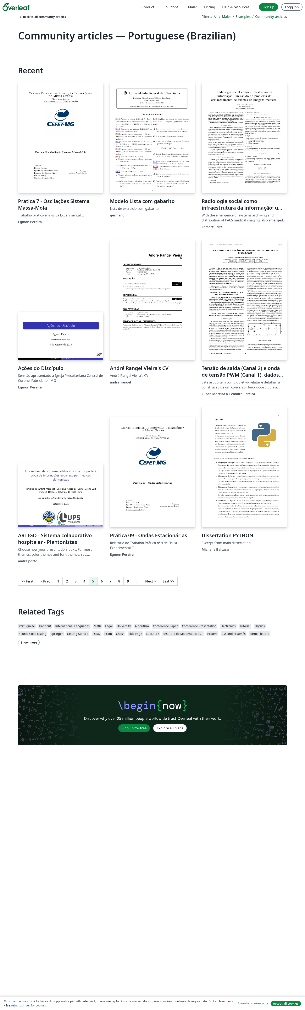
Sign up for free (134, 728)
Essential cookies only (253, 1003)
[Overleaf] (15, 7)
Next (150, 581)
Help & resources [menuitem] (235, 7)
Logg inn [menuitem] (292, 7)
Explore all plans (170, 728)
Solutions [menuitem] (171, 7)
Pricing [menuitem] (209, 7)
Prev (45, 581)
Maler (226, 16)
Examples (243, 16)
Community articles (271, 16)
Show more (29, 642)
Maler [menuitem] (192, 7)
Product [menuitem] (148, 7)
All (215, 16)
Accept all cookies (285, 1003)
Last (168, 581)
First (28, 581)
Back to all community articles (42, 17)
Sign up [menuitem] (268, 7)
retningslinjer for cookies (28, 1005)
